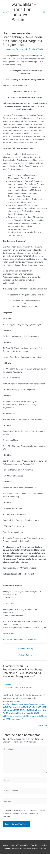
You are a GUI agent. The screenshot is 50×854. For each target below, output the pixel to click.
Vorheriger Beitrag (25, 648)
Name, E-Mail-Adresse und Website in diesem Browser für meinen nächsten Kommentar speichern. (24, 813)
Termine (32, 49)
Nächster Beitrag (25, 655)
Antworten (42, 725)
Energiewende (22, 49)
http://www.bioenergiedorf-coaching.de (20, 639)
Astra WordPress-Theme (35, 849)
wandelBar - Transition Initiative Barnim (23, 12)
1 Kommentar (8, 49)
